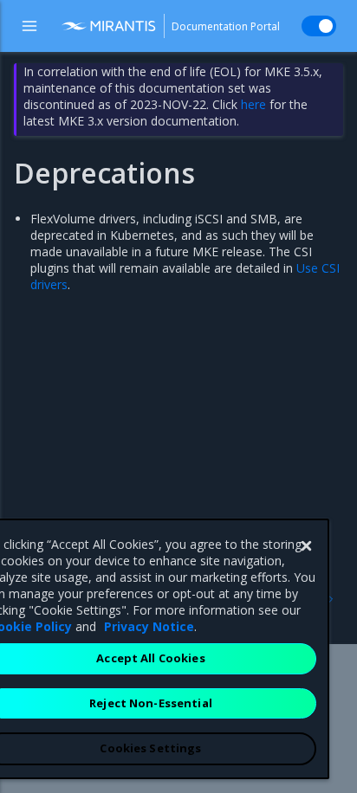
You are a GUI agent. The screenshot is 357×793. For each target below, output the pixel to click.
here (253, 104)
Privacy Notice (149, 626)
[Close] (306, 546)
